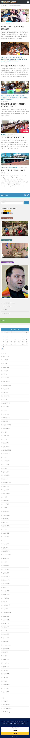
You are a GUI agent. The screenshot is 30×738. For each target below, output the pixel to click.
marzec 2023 (6, 464)
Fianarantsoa (14, 95)
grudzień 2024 (6, 417)
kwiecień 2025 (6, 403)
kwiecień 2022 (6, 500)
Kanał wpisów (6, 704)
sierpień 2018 (6, 616)
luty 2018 (5, 630)
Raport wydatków (6, 24)
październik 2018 (7, 612)
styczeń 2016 (6, 692)
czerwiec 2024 (6, 428)
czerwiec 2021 (6, 526)
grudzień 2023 (6, 446)
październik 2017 (7, 645)
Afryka (3, 57)
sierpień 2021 (6, 522)
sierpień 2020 (6, 558)
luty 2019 (5, 601)
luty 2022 (5, 508)
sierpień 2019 (6, 587)
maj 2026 (5, 363)
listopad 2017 (6, 641)
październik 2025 (7, 385)
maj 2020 (5, 562)
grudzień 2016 (6, 670)
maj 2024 (5, 432)
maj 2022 (5, 497)
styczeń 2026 (6, 378)
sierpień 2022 (6, 490)
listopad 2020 (6, 551)
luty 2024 (5, 439)
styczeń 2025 (6, 414)
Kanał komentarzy (7, 708)
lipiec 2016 (5, 677)
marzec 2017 (6, 663)
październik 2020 (7, 555)
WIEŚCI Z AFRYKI (6, 313)
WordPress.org (6, 712)
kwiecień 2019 (6, 594)
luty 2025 (5, 410)
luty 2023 (5, 468)
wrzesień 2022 (6, 486)
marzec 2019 (6, 598)
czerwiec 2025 (6, 396)
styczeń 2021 (6, 544)
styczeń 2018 (6, 634)
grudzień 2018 (6, 605)
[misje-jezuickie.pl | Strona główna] (12, 2)
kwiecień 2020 (6, 565)
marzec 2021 (6, 536)
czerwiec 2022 (6, 493)
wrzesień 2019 (6, 583)
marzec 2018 (6, 627)
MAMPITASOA (16, 61)
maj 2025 (5, 399)
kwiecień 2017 (6, 659)
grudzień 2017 (6, 638)
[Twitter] (28, 195)
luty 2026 (5, 374)
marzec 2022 (6, 504)
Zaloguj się (5, 701)
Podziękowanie (24, 97)
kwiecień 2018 (6, 623)
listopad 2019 (6, 580)
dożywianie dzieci (10, 57)
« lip (2, 349)
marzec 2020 (6, 569)
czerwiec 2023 (6, 453)
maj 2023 (5, 457)
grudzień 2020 (6, 547)
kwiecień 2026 (6, 367)
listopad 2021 (6, 518)
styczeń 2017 (6, 666)
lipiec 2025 (5, 392)
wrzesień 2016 (6, 674)
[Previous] (4, 228)
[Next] (25, 228)
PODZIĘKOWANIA (7, 306)
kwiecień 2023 (6, 461)
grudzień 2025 (6, 381)
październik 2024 (7, 425)
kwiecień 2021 (6, 533)
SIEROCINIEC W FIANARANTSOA (12, 137)
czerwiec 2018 (6, 619)
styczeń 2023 (6, 472)
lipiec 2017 (5, 652)
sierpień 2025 (6, 389)
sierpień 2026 (6, 356)
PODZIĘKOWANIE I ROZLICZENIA (13, 65)
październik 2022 (7, 482)
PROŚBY (5, 309)
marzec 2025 (6, 407)
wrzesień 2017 (6, 648)
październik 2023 (7, 450)
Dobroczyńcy (14, 167)
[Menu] (28, 2)
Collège (8, 167)
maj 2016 (5, 681)
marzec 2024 (6, 435)
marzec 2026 (6, 370)
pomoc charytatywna (7, 99)
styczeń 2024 (6, 443)
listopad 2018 (6, 609)
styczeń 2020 (6, 573)
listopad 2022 (6, 479)
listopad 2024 (6, 421)
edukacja (12, 59)
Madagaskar (8, 61)
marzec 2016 (6, 688)
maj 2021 (5, 529)
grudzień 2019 (6, 576)
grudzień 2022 (6, 475)
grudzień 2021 (6, 515)
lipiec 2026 (5, 360)
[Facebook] (25, 195)
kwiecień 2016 (6, 684)
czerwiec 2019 (6, 591)
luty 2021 (5, 540)
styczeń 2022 (6, 511)
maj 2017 (5, 656)
